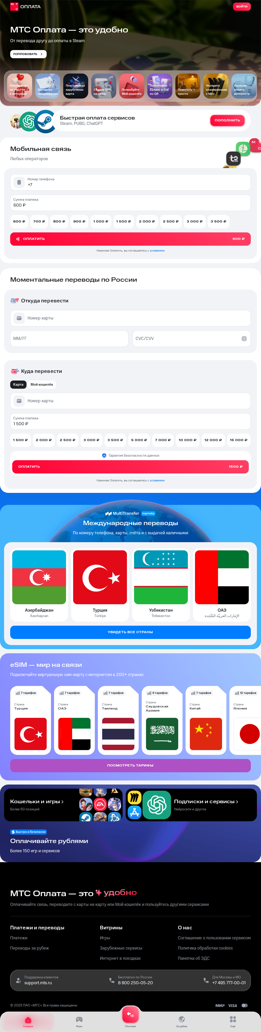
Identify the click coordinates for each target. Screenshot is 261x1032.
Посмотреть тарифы (130, 765)
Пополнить (227, 120)
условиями (157, 250)
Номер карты (41, 318)
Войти (242, 6)
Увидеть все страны (130, 632)
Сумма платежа (25, 199)
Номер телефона (41, 179)
